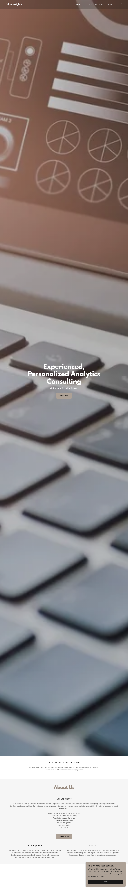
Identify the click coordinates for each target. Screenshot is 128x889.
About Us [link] (99, 4)
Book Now (64, 396)
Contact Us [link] (111, 4)
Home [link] (78, 4)
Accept (105, 882)
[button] (121, 4)
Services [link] (88, 4)
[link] (13, 4)
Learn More (64, 836)
